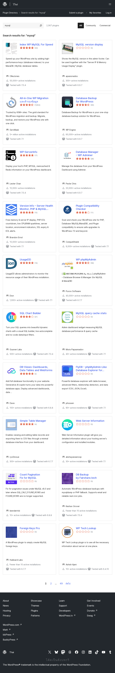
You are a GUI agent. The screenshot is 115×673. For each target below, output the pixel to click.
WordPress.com (12, 624)
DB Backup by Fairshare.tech (86, 476)
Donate (92, 610)
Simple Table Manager (33, 420)
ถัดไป (68, 583)
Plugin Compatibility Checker (87, 207)
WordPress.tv (67, 615)
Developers (65, 610)
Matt (7, 629)
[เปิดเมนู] (110, 4)
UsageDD (25, 259)
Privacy (7, 615)
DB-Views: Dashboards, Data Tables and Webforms (36, 368)
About (6, 600)
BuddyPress (10, 639)
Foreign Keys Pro (30, 528)
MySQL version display (89, 44)
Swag (91, 615)
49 (61, 583)
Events (90, 605)
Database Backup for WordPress (86, 100)
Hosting (7, 610)
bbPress (8, 634)
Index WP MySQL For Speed (36, 44)
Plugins (34, 610)
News (6, 605)
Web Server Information (90, 420)
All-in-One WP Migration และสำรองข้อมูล (34, 100)
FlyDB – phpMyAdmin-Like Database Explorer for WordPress (91, 368)
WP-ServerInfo (28, 151)
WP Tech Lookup (86, 528)
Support (63, 605)
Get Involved (93, 600)
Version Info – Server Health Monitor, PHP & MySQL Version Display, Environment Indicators (36, 207)
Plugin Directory (10, 12)
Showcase (36, 600)
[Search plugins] (41, 25)
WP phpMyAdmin (86, 259)
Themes (35, 605)
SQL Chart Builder (30, 313)
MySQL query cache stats (91, 313)
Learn (62, 600)
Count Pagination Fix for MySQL (30, 476)
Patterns (35, 615)
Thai (11, 652)
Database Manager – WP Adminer (87, 153)
